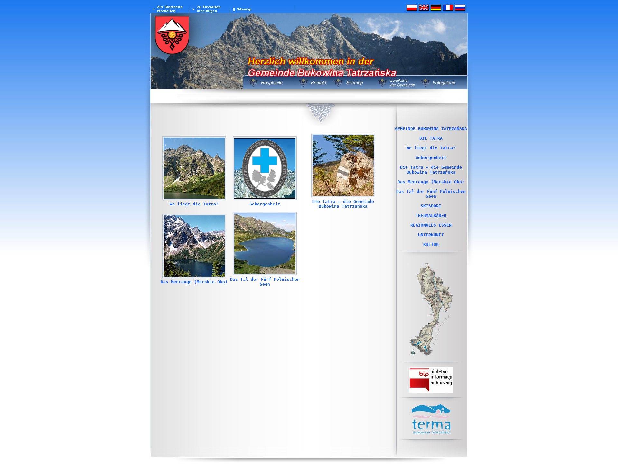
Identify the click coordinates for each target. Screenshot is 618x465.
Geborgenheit (264, 204)
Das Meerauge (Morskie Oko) (194, 282)
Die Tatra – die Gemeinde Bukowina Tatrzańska (343, 204)
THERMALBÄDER (431, 215)
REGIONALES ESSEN (431, 225)
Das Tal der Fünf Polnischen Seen (265, 282)
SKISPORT (431, 206)
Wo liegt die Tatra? (194, 204)
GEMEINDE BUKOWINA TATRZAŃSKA (431, 128)
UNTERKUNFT (431, 234)
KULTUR (431, 244)
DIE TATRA (431, 138)
